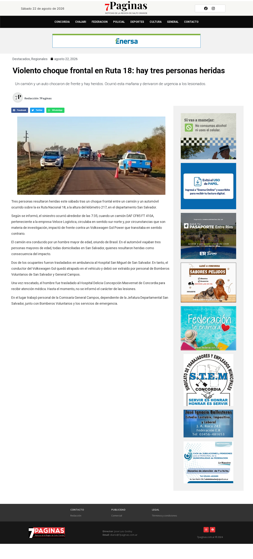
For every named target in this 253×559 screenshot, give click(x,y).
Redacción (75, 515)
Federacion (100, 21)
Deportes (137, 21)
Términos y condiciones (164, 515)
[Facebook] (206, 8)
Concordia (62, 21)
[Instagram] (213, 8)
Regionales (39, 59)
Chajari (80, 21)
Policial (119, 21)
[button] (19, 110)
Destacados (21, 59)
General (173, 21)
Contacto (191, 21)
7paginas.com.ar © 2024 (210, 537)
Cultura (156, 21)
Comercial (116, 515)
